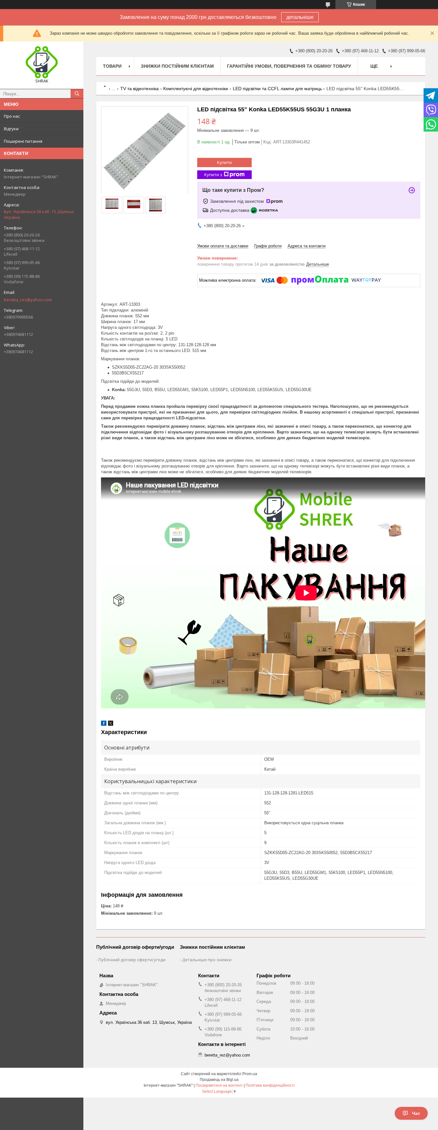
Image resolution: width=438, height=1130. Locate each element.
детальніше (300, 17)
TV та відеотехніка (139, 88)
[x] (110, 724)
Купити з (213, 174)
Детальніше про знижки (207, 960)
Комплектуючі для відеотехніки (195, 88)
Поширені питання (23, 141)
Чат (416, 1113)
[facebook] (103, 724)
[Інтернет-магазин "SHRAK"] (42, 62)
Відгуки (11, 129)
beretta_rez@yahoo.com (28, 300)
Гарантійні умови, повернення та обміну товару (289, 66)
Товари (112, 66)
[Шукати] (77, 93)
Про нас (12, 116)
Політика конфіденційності (270, 1085)
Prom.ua (249, 1074)
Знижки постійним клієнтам (177, 66)
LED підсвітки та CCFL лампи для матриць (277, 88)
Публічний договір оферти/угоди (131, 960)
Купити (224, 162)
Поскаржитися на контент (219, 1085)
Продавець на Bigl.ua (219, 1079)
